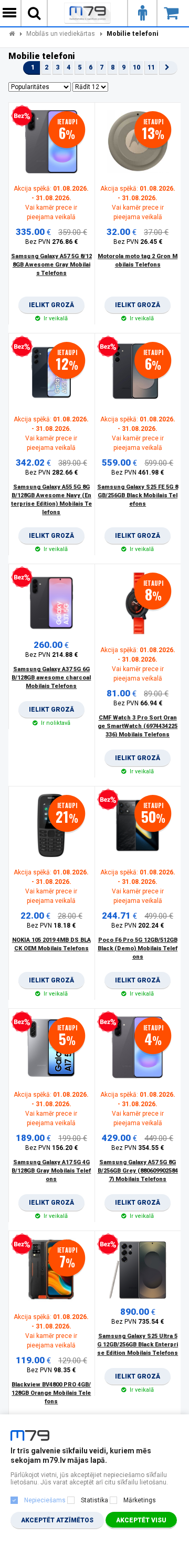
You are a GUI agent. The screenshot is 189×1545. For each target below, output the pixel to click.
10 (136, 67)
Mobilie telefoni (133, 33)
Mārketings (139, 1500)
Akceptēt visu (141, 1520)
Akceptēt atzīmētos (57, 1520)
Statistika (94, 1500)
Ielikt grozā (51, 307)
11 (151, 67)
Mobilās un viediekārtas (60, 33)
